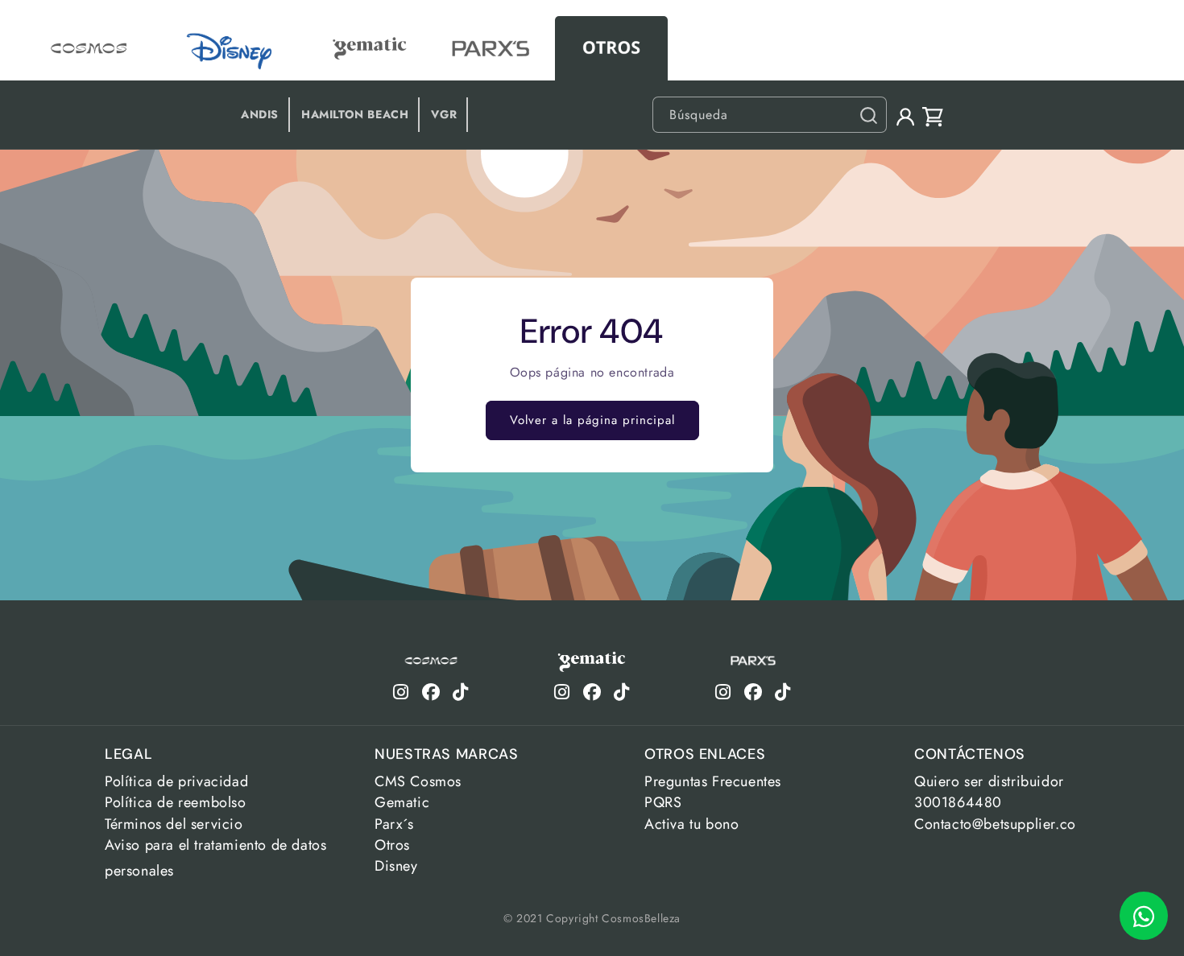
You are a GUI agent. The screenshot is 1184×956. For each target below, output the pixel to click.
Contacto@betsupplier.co (995, 824)
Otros (392, 844)
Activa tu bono (691, 824)
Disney (396, 865)
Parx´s (394, 824)
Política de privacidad (176, 781)
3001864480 (958, 802)
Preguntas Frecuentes (712, 781)
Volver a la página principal (592, 420)
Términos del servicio (174, 824)
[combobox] (769, 115)
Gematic (402, 802)
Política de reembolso (175, 802)
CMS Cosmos (418, 781)
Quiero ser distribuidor (989, 781)
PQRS (662, 802)
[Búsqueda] (868, 115)
